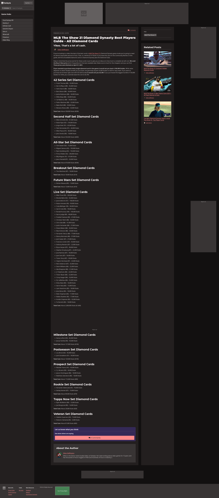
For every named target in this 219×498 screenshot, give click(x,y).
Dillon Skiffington (63, 50)
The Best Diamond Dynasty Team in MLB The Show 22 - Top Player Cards (157, 119)
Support (10, 494)
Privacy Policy (11, 490)
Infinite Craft (7, 26)
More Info (10, 487)
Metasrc (28, 492)
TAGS (145, 31)
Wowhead (28, 490)
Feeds (20, 487)
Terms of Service (12, 492)
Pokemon (6, 37)
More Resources (30, 487)
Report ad (147, 3)
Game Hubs (6, 14)
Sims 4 (5, 31)
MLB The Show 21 (150, 35)
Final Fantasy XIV (8, 20)
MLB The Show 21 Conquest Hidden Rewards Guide (155, 69)
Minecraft (6, 34)
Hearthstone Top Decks (31, 494)
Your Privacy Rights (62, 491)
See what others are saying (64, 433)
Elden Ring (6, 40)
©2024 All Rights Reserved (46, 487)
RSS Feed (21, 490)
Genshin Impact (8, 29)
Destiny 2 (6, 23)
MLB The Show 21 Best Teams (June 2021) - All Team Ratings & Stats (157, 94)
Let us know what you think (66, 429)
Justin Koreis (149, 123)
